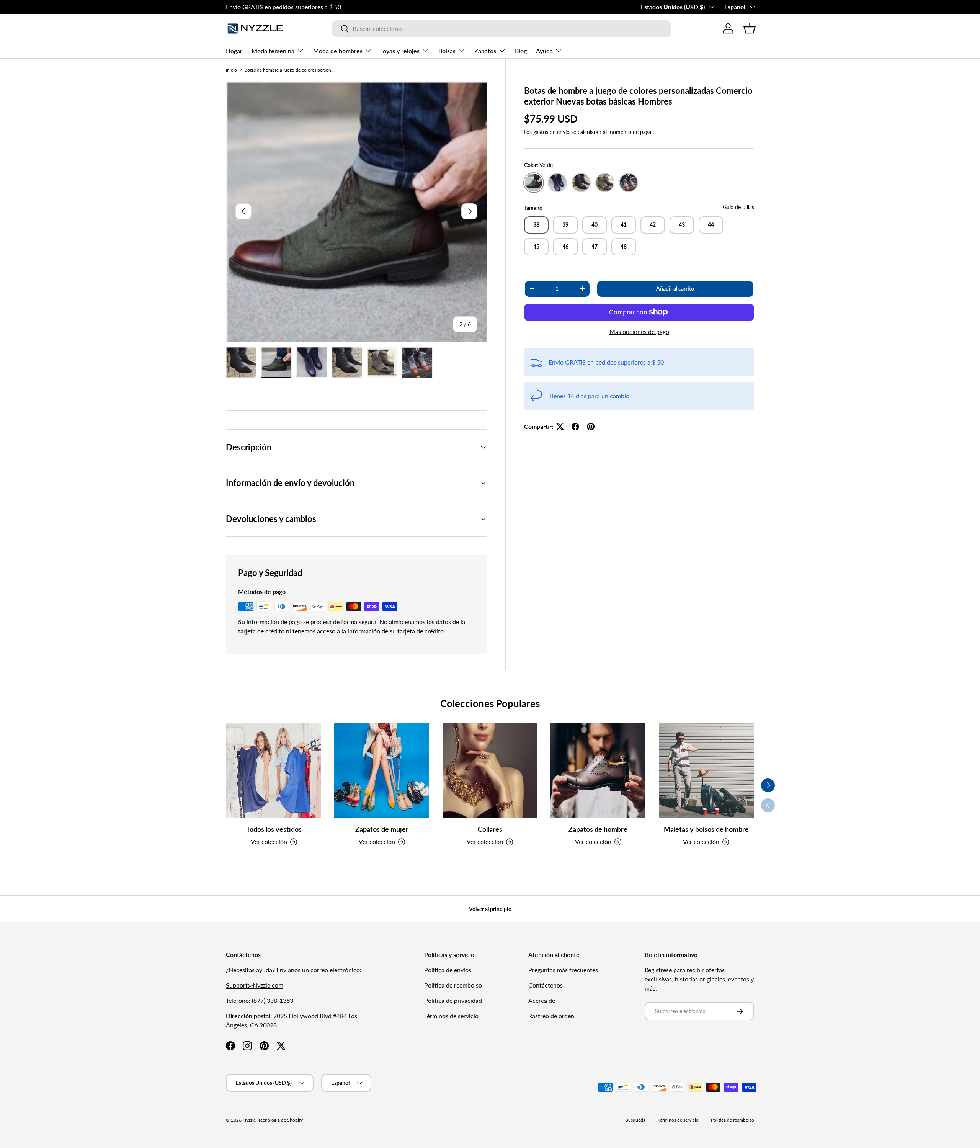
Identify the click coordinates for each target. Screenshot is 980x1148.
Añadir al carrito (675, 288)
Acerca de (541, 1000)
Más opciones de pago (639, 331)
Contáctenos (545, 985)
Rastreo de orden (551, 1015)
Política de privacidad (453, 1000)
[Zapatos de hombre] (597, 770)
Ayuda (544, 50)
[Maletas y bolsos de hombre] (706, 770)
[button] (749, 28)
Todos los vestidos (274, 829)
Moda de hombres (338, 50)
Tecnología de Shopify (280, 1120)
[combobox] (501, 28)
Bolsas (447, 50)
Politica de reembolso (453, 985)
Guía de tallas (738, 207)
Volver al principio (490, 909)
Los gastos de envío (547, 132)
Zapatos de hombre (597, 829)
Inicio (231, 70)
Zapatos (485, 50)
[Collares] (490, 770)
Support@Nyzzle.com (254, 985)
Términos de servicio (451, 1015)
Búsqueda (635, 1120)
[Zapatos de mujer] (381, 770)
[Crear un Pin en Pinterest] (590, 426)
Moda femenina (273, 50)
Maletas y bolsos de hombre (706, 829)
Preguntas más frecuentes (563, 969)
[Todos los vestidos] (273, 770)
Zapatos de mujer (381, 829)
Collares (490, 829)
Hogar (234, 50)
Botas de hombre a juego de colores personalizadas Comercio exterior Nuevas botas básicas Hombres (290, 70)
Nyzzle (249, 1120)
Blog (521, 50)
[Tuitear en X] (560, 426)
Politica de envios (447, 969)
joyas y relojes (400, 50)
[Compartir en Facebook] (575, 426)
